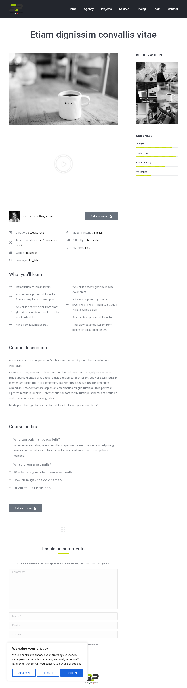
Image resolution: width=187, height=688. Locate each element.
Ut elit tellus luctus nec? (32, 488)
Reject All (48, 672)
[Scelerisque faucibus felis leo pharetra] (167, 72)
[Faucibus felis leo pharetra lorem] (146, 72)
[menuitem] (73, 9)
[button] (63, 164)
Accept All (71, 672)
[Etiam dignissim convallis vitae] (167, 92)
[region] (47, 661)
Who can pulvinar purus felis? (36, 439)
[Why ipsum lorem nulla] (167, 113)
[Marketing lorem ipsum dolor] (146, 113)
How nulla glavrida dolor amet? (37, 480)
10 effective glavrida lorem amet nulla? (43, 472)
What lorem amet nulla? (32, 464)
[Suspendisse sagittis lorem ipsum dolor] (146, 92)
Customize (24, 672)
